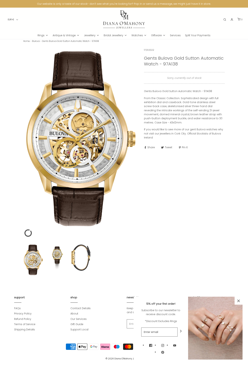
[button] (13, 19)
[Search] (225, 19)
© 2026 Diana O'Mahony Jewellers (124, 358)
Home (26, 41)
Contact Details (80, 308)
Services (175, 35)
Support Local (79, 329)
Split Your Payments (197, 35)
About (74, 313)
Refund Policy (22, 319)
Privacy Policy (23, 313)
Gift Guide (76, 324)
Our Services (78, 319)
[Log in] (232, 19)
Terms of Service (24, 324)
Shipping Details (24, 329)
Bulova (36, 41)
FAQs (17, 308)
